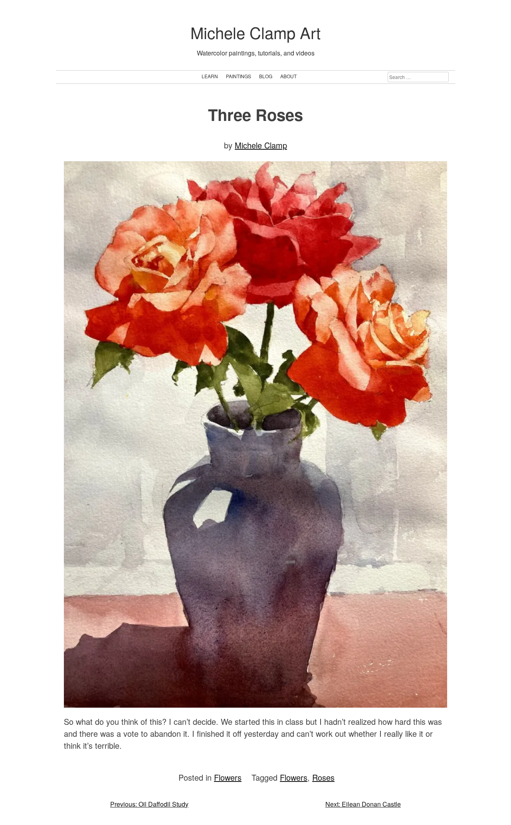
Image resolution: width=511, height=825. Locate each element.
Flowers (228, 777)
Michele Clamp (261, 145)
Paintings (238, 76)
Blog (265, 76)
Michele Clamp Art (255, 32)
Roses (323, 777)
